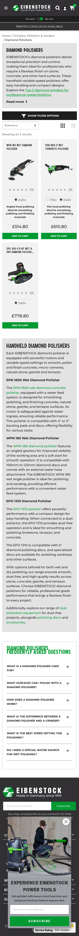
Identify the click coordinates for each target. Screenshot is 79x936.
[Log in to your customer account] (64, 8)
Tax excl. (30, 19)
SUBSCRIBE (39, 921)
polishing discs (49, 617)
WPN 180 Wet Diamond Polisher (19, 146)
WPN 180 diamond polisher (35, 446)
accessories (15, 622)
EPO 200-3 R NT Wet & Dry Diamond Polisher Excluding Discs (20, 250)
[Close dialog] (66, 821)
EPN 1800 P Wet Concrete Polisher (56, 146)
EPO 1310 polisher (27, 509)
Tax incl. (49, 19)
